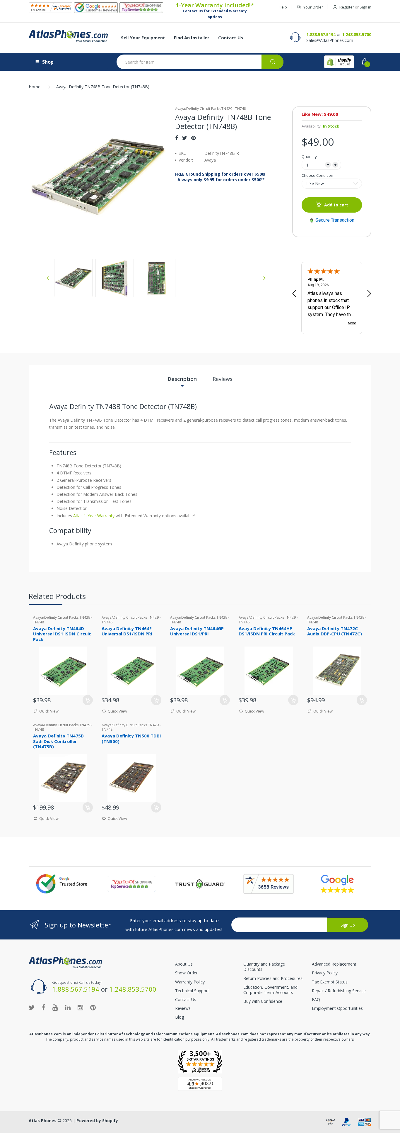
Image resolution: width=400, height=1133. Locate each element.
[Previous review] (294, 294)
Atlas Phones (43, 1120)
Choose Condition (317, 175)
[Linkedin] (68, 1007)
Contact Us (185, 999)
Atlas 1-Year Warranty (93, 515)
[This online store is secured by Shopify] (339, 61)
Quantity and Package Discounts (264, 966)
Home (34, 86)
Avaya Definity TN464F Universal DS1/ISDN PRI (127, 631)
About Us (184, 964)
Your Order (313, 7)
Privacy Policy (325, 973)
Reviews (183, 1008)
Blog (179, 1017)
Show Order (186, 973)
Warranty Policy (190, 982)
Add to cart (336, 205)
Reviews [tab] (223, 378)
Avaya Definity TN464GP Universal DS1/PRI (197, 631)
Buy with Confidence (262, 1001)
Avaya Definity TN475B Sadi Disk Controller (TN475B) (58, 741)
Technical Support (192, 990)
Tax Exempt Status (330, 982)
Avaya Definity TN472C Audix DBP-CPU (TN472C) (334, 631)
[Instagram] (80, 1007)
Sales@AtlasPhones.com (329, 40)
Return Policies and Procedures (272, 978)
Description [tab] (182, 378)
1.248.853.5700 (356, 34)
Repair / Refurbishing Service (339, 990)
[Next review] (369, 294)
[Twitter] (184, 138)
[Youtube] (55, 1007)
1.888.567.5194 (321, 34)
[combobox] (200, 62)
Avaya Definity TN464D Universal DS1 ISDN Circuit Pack (62, 633)
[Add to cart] (88, 700)
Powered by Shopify (97, 1120)
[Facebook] (176, 138)
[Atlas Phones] (68, 36)
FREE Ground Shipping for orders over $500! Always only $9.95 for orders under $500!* (220, 177)
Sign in (365, 7)
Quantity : (310, 156)
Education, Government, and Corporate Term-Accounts (270, 989)
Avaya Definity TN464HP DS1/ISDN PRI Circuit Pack (267, 631)
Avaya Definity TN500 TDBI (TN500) (131, 738)
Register (346, 7)
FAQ (316, 999)
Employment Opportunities (337, 1008)
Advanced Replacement (334, 964)
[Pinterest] (193, 138)
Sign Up (348, 925)
